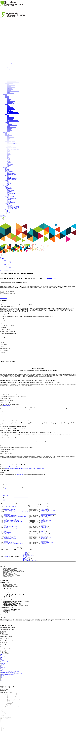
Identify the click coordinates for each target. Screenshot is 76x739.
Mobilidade (7, 175)
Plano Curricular (5, 495)
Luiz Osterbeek (43, 506)
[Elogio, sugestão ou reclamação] (3, 670)
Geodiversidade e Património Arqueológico (11, 520)
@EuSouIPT (7, 122)
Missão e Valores (10, 26)
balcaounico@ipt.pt (20, 474)
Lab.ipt (8, 138)
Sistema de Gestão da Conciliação (13, 113)
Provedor (8, 100)
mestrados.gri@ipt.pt (6, 405)
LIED (8, 156)
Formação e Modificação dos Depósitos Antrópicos (13, 519)
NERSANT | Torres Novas (12, 76)
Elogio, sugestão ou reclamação (21, 716)
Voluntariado (9, 128)
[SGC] (1, 676)
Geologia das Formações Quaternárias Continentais (13, 521)
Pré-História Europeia (8, 533)
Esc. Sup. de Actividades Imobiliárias (13, 80)
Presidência (9, 31)
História (6, 22)
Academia (9, 165)
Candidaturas (5, 18)
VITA (8, 160)
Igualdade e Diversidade (11, 127)
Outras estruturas (8, 162)
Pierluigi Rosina (44, 519)
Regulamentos (9, 88)
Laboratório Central (8, 135)
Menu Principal (3, 216)
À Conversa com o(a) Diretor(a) (8, 267)
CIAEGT (8, 151)
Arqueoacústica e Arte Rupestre (9, 509)
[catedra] (2, 679)
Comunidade (5, 94)
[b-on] (1, 680)
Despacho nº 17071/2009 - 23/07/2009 (21, 497)
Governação (7, 27)
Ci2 (7, 145)
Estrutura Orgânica (33, 716)
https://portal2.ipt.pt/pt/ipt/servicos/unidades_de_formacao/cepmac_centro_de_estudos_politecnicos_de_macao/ (24, 468)
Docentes (6, 104)
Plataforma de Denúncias (8, 716)
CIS (8, 152)
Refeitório (9, 199)
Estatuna (8, 192)
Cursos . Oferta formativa (4, 270)
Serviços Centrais (10, 107)
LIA (8, 140)
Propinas (8, 92)
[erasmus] (2, 678)
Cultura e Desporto (8, 188)
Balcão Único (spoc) (10, 103)
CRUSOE (9, 183)
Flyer (2, 258)
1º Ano (4, 499)
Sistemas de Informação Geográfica (10, 538)
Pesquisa (3, 215)
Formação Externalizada (9, 67)
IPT (1, 17)
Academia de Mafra (10, 70)
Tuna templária (9, 191)
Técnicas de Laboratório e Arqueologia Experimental (13, 543)
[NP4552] (2, 675)
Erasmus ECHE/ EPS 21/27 (12, 178)
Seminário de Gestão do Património (10, 536)
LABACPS (9, 154)
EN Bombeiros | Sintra (11, 72)
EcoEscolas (9, 129)
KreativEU (7, 170)
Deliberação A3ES (3, 298)
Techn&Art (9, 146)
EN (1, 215)
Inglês (5, 525)
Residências (9, 201)
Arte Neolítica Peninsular (8, 512)
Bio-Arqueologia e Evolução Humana (10, 515)
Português (5, 531)
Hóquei (8, 195)
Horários (4, 263)
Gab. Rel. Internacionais (11, 179)
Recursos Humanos (10, 108)
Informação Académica (9, 83)
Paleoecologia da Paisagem (8, 530)
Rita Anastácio (43, 538)
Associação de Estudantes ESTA (13, 207)
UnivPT (4, 19)
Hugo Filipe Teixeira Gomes (46, 520)
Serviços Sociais (10, 89)
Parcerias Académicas (9, 77)
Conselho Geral (10, 30)
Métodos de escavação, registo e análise (11, 528)
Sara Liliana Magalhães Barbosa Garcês (48, 510)
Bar (7, 200)
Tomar (8, 213)
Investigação (5, 132)
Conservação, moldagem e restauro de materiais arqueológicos (15, 516)
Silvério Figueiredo (44, 526)
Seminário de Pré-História (8, 537)
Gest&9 (8, 161)
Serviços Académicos (11, 87)
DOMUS (8, 153)
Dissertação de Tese (7, 556)
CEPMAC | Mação (10, 75)
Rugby (8, 194)
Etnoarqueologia (7, 517)
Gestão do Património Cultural (9, 523)
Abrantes (8, 212)
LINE (8, 157)
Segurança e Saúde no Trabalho (12, 112)
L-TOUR (8, 158)
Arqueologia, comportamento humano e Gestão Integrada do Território (16, 511)
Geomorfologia (6, 522)
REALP (6, 180)
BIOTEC (8, 150)
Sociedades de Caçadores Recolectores (11, 539)
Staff (6, 114)
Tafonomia (6, 541)
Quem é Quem (42, 716)
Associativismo (7, 203)
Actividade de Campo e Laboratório (10, 506)
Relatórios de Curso (6, 265)
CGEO (8, 144)
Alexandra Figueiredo (45, 528)
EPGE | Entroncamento (11, 74)
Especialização (9, 66)
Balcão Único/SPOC (10, 93)
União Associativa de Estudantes (13, 206)
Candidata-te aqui (51, 278)
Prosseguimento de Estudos (7, 261)
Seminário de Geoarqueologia (9, 534)
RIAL (8, 184)
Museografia (6, 527)
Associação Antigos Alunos (12, 208)
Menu (6, 20)
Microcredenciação (10, 64)
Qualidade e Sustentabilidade (12, 125)
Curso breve (9, 65)
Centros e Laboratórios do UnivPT (11, 147)
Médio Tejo (7, 209)
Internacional (5, 167)
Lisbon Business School (11, 81)
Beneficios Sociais (10, 118)
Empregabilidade (6, 266)
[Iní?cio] (12, 6)
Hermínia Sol (43, 525)
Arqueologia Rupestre (8, 510)
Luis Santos (43, 530)
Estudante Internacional (9, 171)
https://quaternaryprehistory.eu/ (31, 464)
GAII (8, 139)
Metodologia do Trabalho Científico (10, 526)
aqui (5, 488)
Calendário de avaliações (7, 262)
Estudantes (7, 97)
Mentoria (8, 126)
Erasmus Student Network (11, 174)
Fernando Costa (44, 516)
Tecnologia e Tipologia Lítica (9, 542)
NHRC (8, 159)
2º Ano (4, 500)
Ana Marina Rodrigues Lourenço (47, 515)
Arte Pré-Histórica (7, 514)
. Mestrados (12, 270)
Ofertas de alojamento (11, 202)
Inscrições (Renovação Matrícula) (13, 91)
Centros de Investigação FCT (10, 141)
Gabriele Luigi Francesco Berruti (47, 542)
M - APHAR (5, 260)
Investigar (9, 110)
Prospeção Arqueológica (8, 532)
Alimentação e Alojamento (9, 196)
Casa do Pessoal (10, 111)
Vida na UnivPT (5, 185)
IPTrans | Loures (10, 71)
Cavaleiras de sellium (11, 193)
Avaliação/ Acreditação (7, 264)
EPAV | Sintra (9, 73)
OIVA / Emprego (10, 130)
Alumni (8, 131)
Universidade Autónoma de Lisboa (13, 82)
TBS (8, 166)
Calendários (9, 86)
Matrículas (9, 90)
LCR (8, 155)
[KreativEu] (2, 677)
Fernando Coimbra (44, 509)
